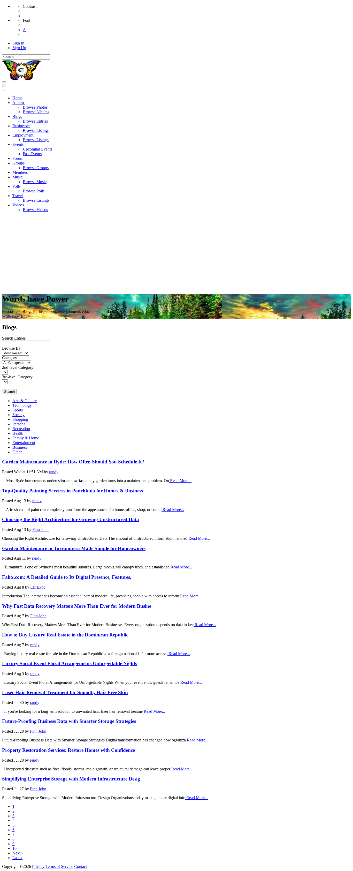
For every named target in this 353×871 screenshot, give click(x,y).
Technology (22, 405)
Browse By (11, 348)
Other (17, 452)
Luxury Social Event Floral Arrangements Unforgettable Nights (69, 663)
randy (53, 472)
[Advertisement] (176, 252)
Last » (17, 857)
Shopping (20, 419)
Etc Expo (37, 587)
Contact (80, 866)
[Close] (4, 90)
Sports (17, 410)
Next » (18, 853)
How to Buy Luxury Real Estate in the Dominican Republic (65, 634)
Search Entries (14, 338)
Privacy (38, 866)
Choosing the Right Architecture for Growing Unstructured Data (70, 519)
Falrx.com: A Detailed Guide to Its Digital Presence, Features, (66, 577)
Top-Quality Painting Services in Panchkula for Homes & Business (72, 490)
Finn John (40, 529)
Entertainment (23, 442)
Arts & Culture (24, 401)
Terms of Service (59, 866)
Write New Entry (16, 316)
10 (14, 848)
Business (19, 447)
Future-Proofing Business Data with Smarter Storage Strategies (69, 721)
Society (18, 414)
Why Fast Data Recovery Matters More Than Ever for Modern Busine (76, 606)
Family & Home (25, 438)
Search (9, 392)
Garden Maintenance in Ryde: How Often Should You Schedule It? (73, 461)
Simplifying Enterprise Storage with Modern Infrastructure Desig (71, 779)
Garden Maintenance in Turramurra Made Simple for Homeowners (73, 548)
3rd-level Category (17, 377)
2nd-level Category (17, 367)
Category (9, 358)
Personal (19, 424)
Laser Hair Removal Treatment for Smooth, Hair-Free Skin (65, 692)
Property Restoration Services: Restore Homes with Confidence (68, 750)
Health (17, 433)
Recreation (21, 428)
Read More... (180, 480)
